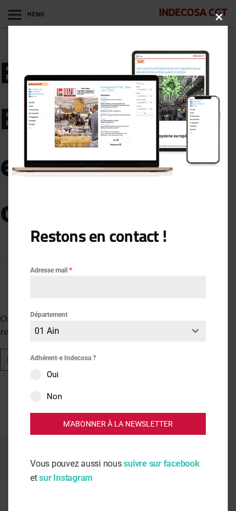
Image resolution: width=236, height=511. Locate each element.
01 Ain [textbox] (47, 331)
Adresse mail (51, 270)
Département (49, 315)
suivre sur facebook (161, 463)
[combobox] (118, 331)
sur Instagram (66, 478)
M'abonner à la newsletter (118, 423)
